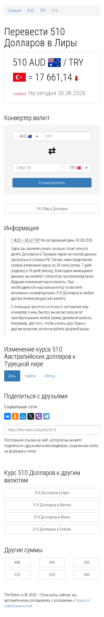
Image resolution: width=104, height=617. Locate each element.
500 (87, 562)
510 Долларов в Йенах (52, 517)
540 (87, 574)
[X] (30, 416)
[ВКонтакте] (7, 416)
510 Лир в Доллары (52, 208)
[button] (27, 136)
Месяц (50, 376)
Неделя (30, 376)
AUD (30, 10)
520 (17, 574)
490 (52, 562)
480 (17, 562)
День (12, 376)
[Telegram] (46, 416)
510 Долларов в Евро (52, 492)
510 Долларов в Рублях (52, 529)
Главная (14, 10)
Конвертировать (52, 182)
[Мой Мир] (23, 416)
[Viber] (38, 416)
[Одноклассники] (15, 416)
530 (52, 574)
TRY (43, 10)
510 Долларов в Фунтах (52, 505)
